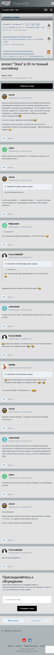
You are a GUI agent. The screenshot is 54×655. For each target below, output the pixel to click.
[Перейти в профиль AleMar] (4, 366)
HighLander (14, 224)
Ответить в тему (27, 86)
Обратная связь (31, 646)
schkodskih (14, 307)
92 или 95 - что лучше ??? (13, 24)
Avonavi (11, 56)
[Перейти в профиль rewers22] (48, 25)
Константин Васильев (17, 39)
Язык (10, 646)
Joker (11, 148)
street (9, 75)
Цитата (10, 138)
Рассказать (14, 621)
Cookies (43, 646)
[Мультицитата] (4, 138)
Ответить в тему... (14, 600)
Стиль (18, 646)
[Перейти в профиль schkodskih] (4, 308)
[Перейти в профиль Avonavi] (48, 52)
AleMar (12, 365)
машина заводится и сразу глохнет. (18, 37)
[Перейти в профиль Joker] (4, 149)
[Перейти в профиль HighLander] (4, 225)
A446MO (12, 27)
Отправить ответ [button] (27, 608)
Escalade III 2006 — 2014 (36, 27)
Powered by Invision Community (27, 651)
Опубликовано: (20, 98)
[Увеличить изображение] (20, 116)
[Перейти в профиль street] (4, 96)
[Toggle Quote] (6, 187)
